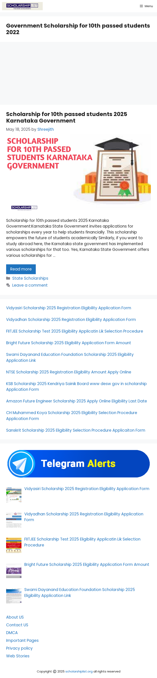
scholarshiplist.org (79, 671)
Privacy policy (19, 648)
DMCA (12, 633)
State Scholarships (30, 278)
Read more (21, 269)
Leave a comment (30, 285)
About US (15, 617)
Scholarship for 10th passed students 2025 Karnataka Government (66, 117)
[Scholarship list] (22, 6)
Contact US (17, 625)
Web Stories (17, 656)
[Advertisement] (78, 74)
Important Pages (22, 640)
